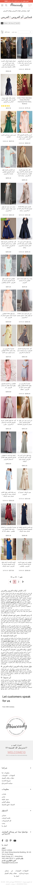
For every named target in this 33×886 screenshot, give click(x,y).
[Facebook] (3, 840)
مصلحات (13, 884)
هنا (1, 688)
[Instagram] (7, 840)
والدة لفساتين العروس (13, 599)
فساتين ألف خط (17, 661)
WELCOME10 (16, 752)
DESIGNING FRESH (22, 884)
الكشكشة (3, 655)
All (2, 23)
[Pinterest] (11, 840)
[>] (23, 582)
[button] (5, 106)
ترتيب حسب (14, 32)
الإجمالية (8, 884)
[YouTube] (15, 840)
